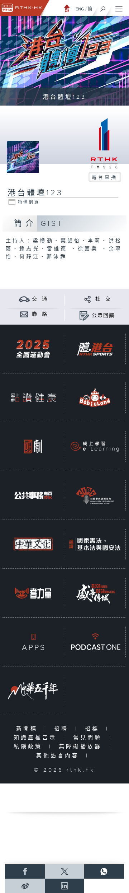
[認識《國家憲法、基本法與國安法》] (94, 544)
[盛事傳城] (94, 593)
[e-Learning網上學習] (94, 446)
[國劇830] (33, 446)
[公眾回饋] (84, 315)
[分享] (87, 299)
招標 (93, 729)
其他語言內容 (59, 756)
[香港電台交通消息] (24, 299)
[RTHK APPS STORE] (33, 642)
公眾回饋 (103, 315)
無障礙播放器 (82, 747)
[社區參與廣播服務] (94, 495)
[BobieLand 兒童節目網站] (94, 398)
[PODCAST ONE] (94, 642)
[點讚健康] (33, 398)
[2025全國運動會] (33, 349)
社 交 (103, 299)
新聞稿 (28, 729)
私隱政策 (30, 747)
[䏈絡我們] (24, 314)
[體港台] (94, 349)
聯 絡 (40, 314)
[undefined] (67, 8)
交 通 (40, 299)
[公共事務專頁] (33, 495)
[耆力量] (33, 593)
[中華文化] (33, 544)
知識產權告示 (37, 738)
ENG (80, 8)
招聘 (63, 729)
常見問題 (89, 738)
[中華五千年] (33, 691)
